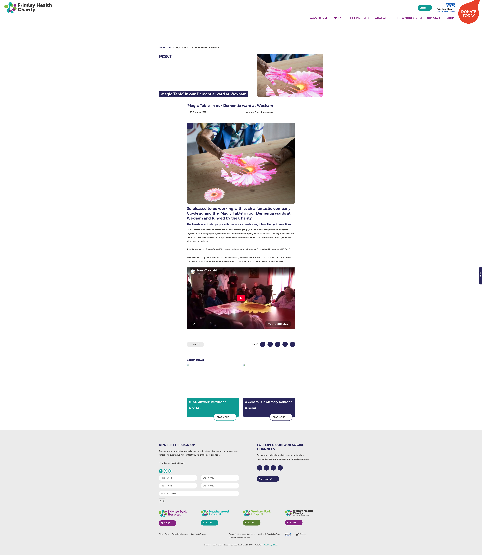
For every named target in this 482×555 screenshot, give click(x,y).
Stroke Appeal (267, 112)
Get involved (359, 18)
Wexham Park (252, 112)
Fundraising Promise (180, 534)
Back (196, 344)
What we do (383, 18)
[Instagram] (273, 468)
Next (162, 500)
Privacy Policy (164, 534)
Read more (223, 417)
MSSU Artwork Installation (207, 402)
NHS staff (434, 18)
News (169, 47)
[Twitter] (266, 468)
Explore (165, 523)
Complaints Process (198, 534)
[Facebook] (259, 468)
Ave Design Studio (271, 545)
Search (423, 7)
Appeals (339, 18)
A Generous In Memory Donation (268, 402)
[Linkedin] (280, 468)
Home (162, 47)
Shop (450, 18)
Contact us (266, 478)
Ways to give (319, 18)
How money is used (410, 18)
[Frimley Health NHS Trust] (445, 7)
